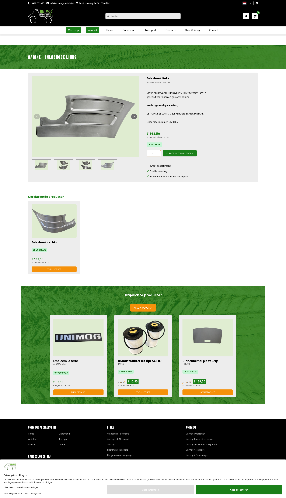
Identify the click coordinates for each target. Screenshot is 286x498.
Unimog (111, 444)
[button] (37, 117)
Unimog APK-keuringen (197, 455)
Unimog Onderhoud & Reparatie (201, 444)
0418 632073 (38, 3)
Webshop (32, 439)
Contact (63, 444)
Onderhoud (64, 433)
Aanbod (31, 444)
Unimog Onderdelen (195, 433)
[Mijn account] (246, 16)
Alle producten (143, 307)
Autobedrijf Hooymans (118, 433)
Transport (63, 439)
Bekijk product (54, 269)
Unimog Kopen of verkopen (199, 439)
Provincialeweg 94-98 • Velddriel (94, 3)
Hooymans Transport (117, 449)
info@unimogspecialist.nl (62, 3)
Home (31, 433)
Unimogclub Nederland (118, 439)
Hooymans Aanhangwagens (120, 455)
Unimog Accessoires (196, 449)
